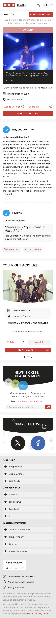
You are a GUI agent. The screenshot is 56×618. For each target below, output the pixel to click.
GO (48, 406)
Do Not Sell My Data (37, 613)
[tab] (24, 357)
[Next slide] (49, 286)
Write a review (11, 249)
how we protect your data (31, 401)
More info (39, 342)
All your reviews (32, 249)
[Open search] (46, 5)
